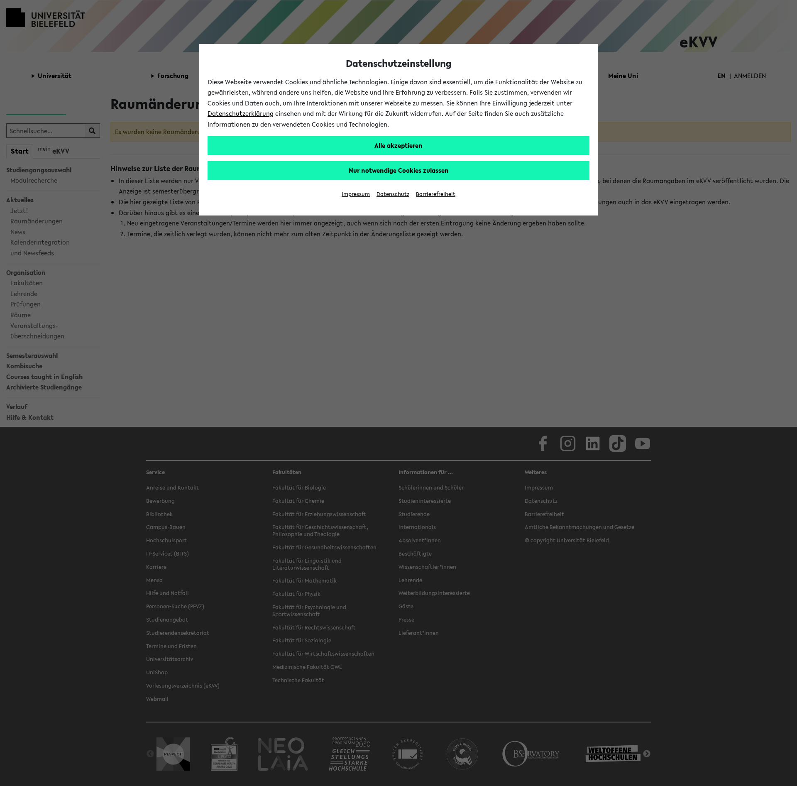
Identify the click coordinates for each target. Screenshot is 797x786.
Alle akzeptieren (398, 145)
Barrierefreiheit (435, 194)
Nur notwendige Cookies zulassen (399, 170)
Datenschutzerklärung (241, 113)
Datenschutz (392, 194)
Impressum (356, 194)
